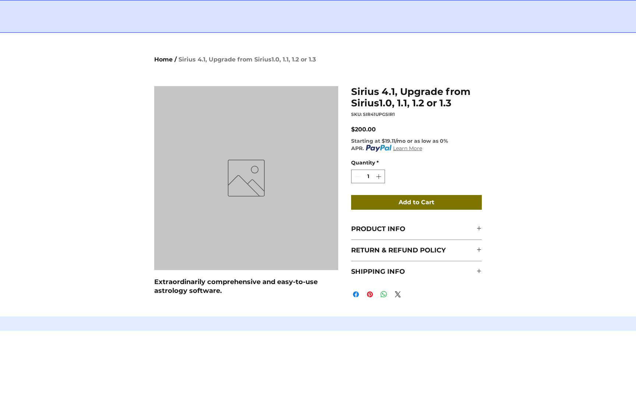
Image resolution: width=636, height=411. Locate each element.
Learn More (407, 148)
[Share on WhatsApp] (383, 294)
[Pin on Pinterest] (369, 294)
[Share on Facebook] (355, 294)
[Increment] (379, 176)
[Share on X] (397, 294)
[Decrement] (356, 176)
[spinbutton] (368, 176)
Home (163, 59)
